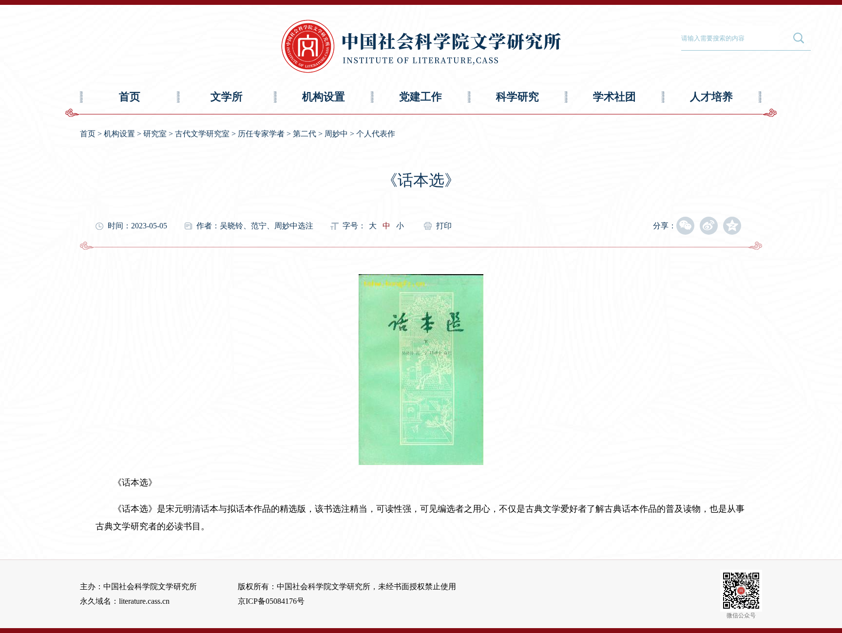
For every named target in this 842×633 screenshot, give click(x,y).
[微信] (685, 226)
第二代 (304, 134)
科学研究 (517, 97)
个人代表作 (375, 134)
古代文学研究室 (202, 134)
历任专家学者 (261, 134)
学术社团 (614, 97)
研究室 (155, 134)
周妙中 (336, 134)
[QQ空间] (732, 226)
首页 (129, 97)
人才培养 (711, 97)
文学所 (226, 97)
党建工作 (420, 97)
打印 (444, 226)
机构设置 (323, 97)
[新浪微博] (709, 226)
